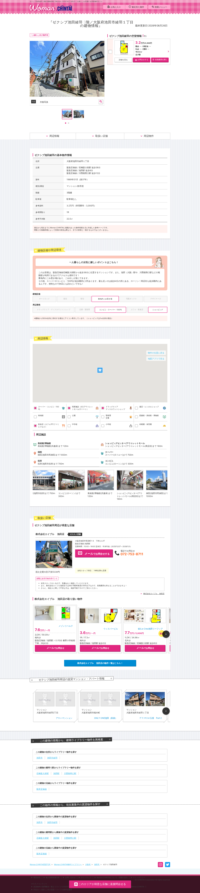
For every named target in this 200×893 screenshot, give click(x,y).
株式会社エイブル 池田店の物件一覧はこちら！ (100, 663)
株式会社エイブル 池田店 (153, 594)
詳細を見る (123, 60)
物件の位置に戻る (156, 353)
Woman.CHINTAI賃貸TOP (40, 864)
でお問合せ (55, 647)
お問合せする (143, 59)
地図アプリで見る (156, 358)
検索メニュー (161, 7)
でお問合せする (97, 553)
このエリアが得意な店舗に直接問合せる (102, 884)
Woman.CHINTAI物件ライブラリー (68, 864)
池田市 (97, 864)
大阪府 (88, 864)
